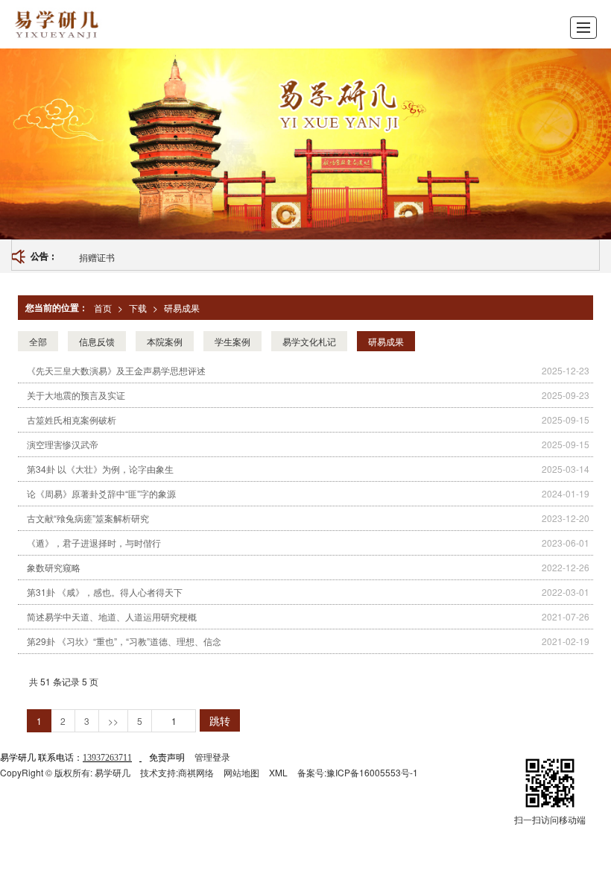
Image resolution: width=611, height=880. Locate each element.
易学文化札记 (309, 341)
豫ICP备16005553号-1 (372, 772)
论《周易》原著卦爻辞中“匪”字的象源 (101, 493)
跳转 (219, 720)
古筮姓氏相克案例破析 (71, 419)
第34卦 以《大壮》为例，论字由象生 (100, 468)
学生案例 (232, 341)
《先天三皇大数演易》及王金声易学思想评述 (116, 370)
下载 (138, 307)
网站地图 (241, 772)
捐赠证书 (97, 257)
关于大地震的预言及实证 (76, 395)
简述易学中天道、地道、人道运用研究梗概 (112, 616)
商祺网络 (196, 772)
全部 (38, 341)
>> (113, 720)
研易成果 (182, 307)
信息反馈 (97, 341)
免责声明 (167, 756)
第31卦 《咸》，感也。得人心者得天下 (105, 591)
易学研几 (112, 772)
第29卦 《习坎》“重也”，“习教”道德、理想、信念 (124, 641)
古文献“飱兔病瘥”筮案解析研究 (88, 518)
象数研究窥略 (53, 567)
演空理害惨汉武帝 (62, 444)
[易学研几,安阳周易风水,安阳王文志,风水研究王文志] (100, 24)
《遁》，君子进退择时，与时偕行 (94, 542)
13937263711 (107, 757)
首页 (103, 307)
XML (278, 772)
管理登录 (212, 756)
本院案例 (165, 341)
